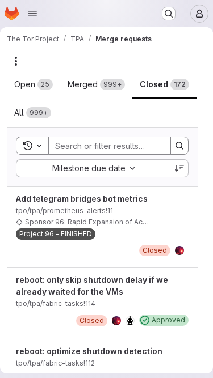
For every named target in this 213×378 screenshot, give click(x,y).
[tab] (33, 84)
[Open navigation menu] (32, 14)
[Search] (179, 146)
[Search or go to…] (169, 13)
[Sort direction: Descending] (179, 168)
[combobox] (93, 168)
